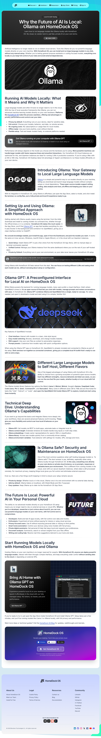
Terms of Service (34, 700)
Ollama (40, 179)
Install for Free (10, 700)
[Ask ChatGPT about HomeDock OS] (45, 721)
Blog (53, 697)
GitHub (77, 697)
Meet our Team (11, 697)
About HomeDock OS (13, 694)
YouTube (78, 708)
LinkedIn (77, 694)
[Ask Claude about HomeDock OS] (52, 721)
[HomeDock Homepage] (16, 5)
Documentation (57, 700)
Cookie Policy (33, 694)
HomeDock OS (13, 115)
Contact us (55, 694)
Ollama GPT (28, 226)
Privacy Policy (33, 697)
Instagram (78, 700)
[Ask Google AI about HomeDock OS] (55, 721)
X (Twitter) (78, 703)
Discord (77, 711)
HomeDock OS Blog (47, 623)
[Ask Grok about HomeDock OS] (48, 721)
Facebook (78, 705)
